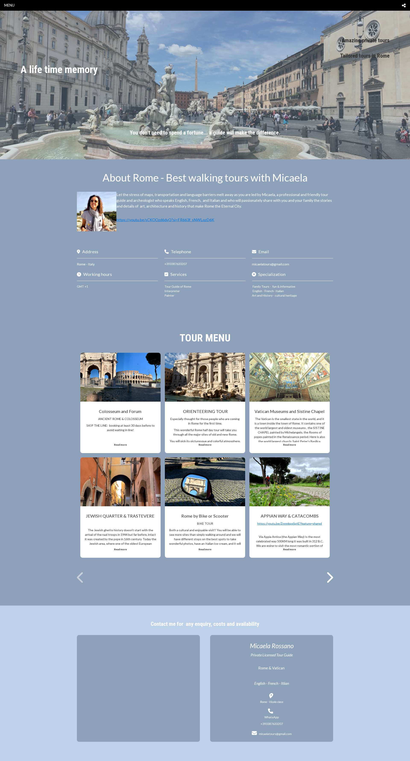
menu (9, 5)
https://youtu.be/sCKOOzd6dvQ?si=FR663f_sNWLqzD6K (165, 219)
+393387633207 (175, 264)
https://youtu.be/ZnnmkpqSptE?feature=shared (289, 523)
